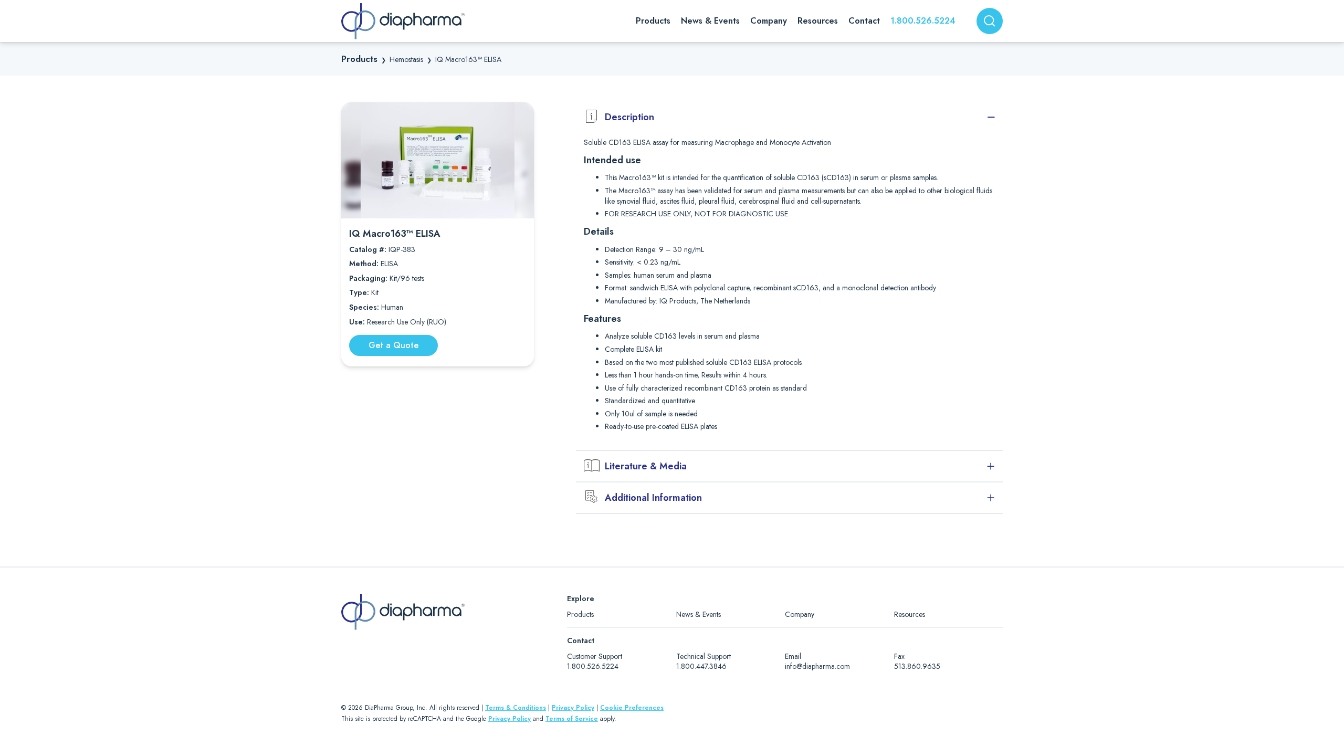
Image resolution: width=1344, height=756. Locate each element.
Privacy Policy (573, 707)
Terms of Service (571, 718)
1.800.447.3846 (701, 666)
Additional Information (653, 498)
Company (799, 614)
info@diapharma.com (817, 666)
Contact (864, 21)
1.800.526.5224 (923, 21)
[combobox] (989, 21)
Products (359, 58)
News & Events (698, 614)
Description (629, 117)
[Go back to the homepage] (403, 21)
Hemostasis (406, 59)
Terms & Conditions (515, 707)
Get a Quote (393, 345)
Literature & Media (646, 466)
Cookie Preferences (632, 707)
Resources (909, 614)
